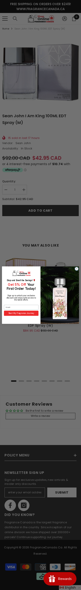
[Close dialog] (76, 268)
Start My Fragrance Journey (21, 313)
